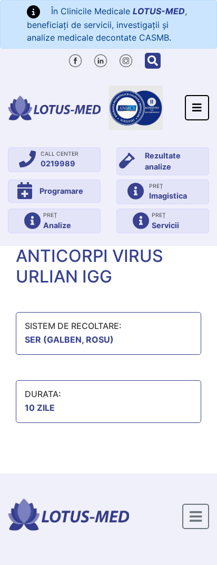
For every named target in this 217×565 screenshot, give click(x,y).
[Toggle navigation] (197, 107)
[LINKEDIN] (100, 59)
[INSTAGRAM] (126, 59)
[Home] (54, 108)
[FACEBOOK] (75, 59)
